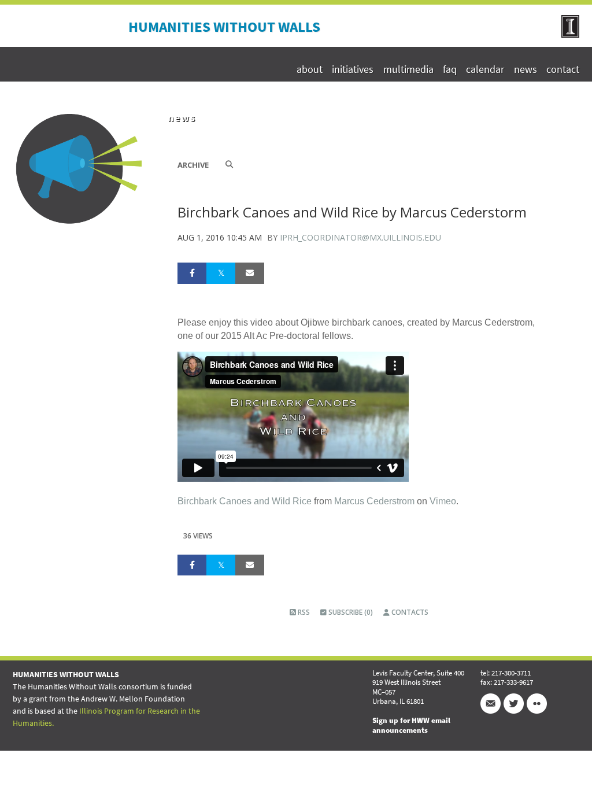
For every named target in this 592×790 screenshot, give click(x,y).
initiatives (352, 69)
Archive (193, 165)
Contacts (409, 612)
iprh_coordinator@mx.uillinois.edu (360, 237)
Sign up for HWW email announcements (411, 724)
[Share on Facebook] (191, 273)
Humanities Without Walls (224, 26)
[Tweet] (220, 273)
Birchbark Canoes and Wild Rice (244, 501)
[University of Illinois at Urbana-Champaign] (570, 35)
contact (562, 69)
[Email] (249, 273)
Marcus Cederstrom (374, 501)
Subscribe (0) (350, 612)
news (525, 69)
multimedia (408, 69)
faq (450, 69)
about (310, 69)
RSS (303, 612)
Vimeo (443, 501)
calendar (485, 69)
